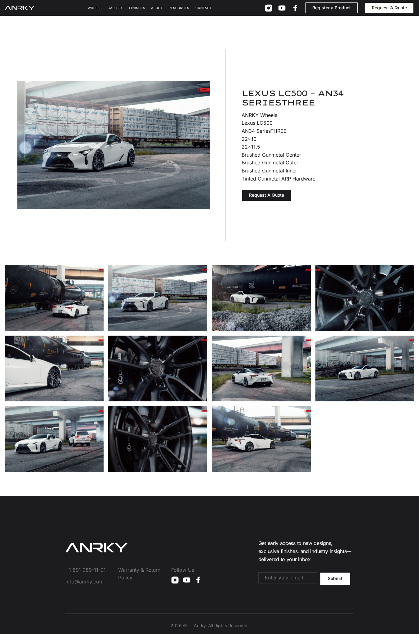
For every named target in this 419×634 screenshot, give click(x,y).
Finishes (137, 8)
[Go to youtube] (282, 8)
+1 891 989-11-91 (85, 570)
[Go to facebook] (295, 8)
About (157, 8)
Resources (179, 8)
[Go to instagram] (268, 8)
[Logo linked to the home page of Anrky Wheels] (19, 8)
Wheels (95, 8)
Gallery (115, 8)
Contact (203, 8)
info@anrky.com (84, 581)
